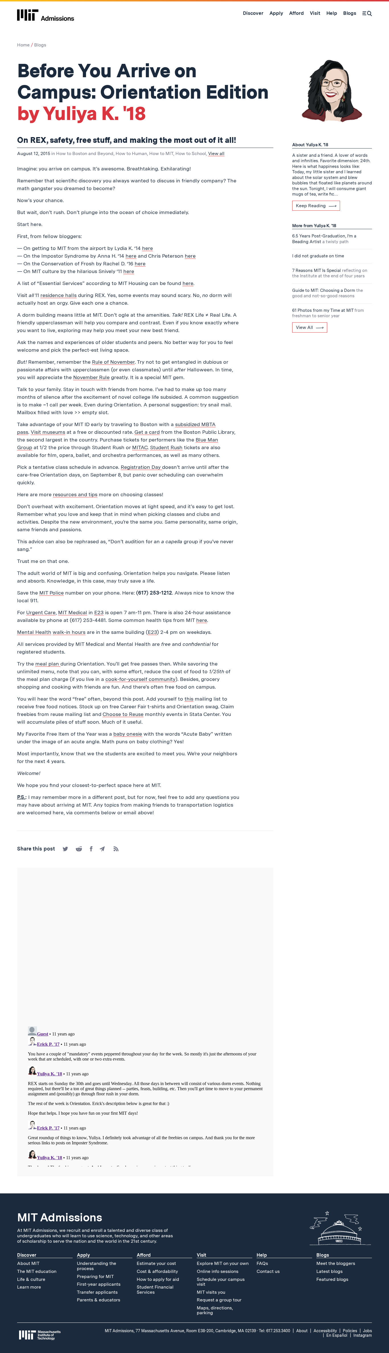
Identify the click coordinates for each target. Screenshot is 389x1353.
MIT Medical (72, 612)
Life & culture (31, 1279)
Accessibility (325, 1330)
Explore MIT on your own (223, 1263)
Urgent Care (41, 612)
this (189, 699)
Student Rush (166, 447)
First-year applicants (98, 1284)
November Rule (91, 377)
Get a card (147, 432)
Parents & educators (98, 1300)
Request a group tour (219, 1300)
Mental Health (34, 632)
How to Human (131, 153)
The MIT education (36, 1271)
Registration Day (141, 467)
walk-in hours (69, 632)
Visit (201, 1255)
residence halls (58, 295)
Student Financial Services (155, 1289)
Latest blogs (329, 1271)
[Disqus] (145, 947)
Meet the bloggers (335, 1263)
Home (23, 45)
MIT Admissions (59, 1217)
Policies (350, 1330)
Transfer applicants (97, 1292)
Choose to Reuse (123, 714)
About (302, 1330)
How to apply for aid (158, 1279)
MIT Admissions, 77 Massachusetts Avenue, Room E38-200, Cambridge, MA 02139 (180, 1330)
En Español (336, 1335)
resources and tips (75, 494)
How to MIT (161, 153)
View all (216, 153)
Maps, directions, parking (215, 1310)
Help (262, 1255)
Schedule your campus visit (221, 1282)
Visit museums (48, 432)
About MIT (28, 1263)
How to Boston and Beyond (84, 153)
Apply (83, 1255)
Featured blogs (332, 1279)
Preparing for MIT (95, 1276)
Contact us (268, 1271)
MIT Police (51, 593)
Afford (144, 1255)
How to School (190, 153)
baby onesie (127, 734)
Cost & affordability (157, 1271)
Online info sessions (217, 1271)
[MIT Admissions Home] (45, 13)
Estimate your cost (156, 1263)
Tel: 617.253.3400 (274, 1330)
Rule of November (113, 362)
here (147, 248)
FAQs (262, 1263)
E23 (99, 612)
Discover (26, 1255)
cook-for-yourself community (140, 679)
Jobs (367, 1330)
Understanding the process (96, 1266)
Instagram (362, 1335)
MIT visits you (211, 1292)
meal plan (47, 664)
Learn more (29, 1287)
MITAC (140, 447)
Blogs (40, 45)
